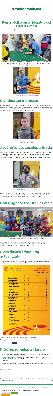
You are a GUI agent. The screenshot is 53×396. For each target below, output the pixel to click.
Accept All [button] (14, 392)
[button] (26, 15)
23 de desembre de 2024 (21, 30)
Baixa (14, 342)
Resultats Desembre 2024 (6, 342)
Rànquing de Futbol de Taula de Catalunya (17, 337)
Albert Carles (34, 29)
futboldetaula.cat (26, 9)
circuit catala (7, 369)
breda (1, 369)
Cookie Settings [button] (6, 392)
